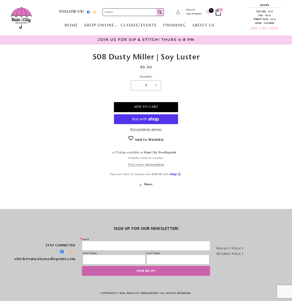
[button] (168, 12)
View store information (146, 164)
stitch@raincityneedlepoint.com (44, 259)
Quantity (146, 76)
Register (198, 14)
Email (85, 239)
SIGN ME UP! (146, 271)
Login (188, 14)
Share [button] (148, 184)
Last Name (153, 253)
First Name (90, 253)
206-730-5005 (264, 29)
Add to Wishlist (148, 140)
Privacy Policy (230, 248)
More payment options (146, 129)
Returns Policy (230, 254)
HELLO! (190, 10)
